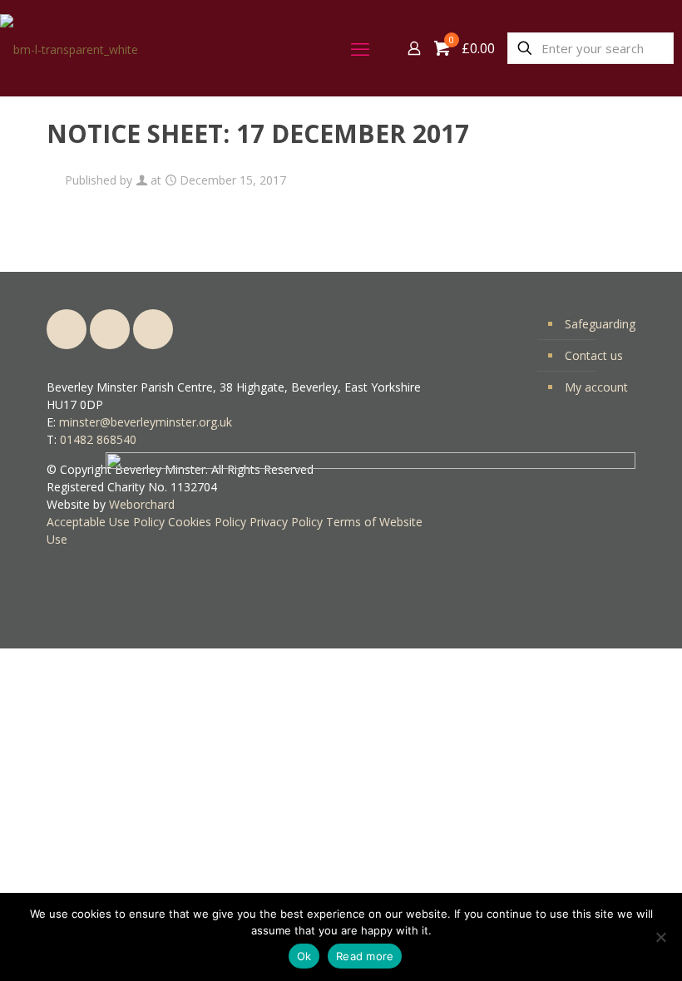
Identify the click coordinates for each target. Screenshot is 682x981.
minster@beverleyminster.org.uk (145, 422)
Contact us (594, 355)
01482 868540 (98, 439)
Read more (364, 956)
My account (596, 387)
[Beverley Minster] (69, 48)
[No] (661, 937)
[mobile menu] (356, 48)
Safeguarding (600, 324)
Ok (304, 956)
